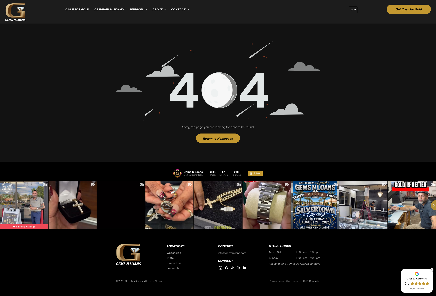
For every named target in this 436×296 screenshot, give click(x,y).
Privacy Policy (276, 281)
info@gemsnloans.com (232, 253)
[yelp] (238, 268)
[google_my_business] (226, 268)
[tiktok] (232, 268)
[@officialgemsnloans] (177, 173)
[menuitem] (77, 10)
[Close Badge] (431, 270)
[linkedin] (244, 268)
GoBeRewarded (311, 281)
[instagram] (220, 268)
